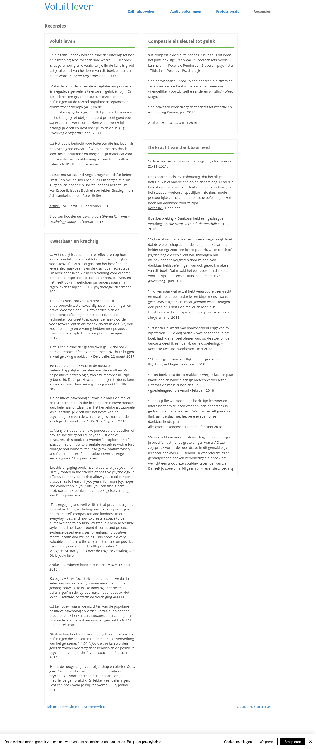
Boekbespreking (161, 218)
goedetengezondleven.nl (169, 390)
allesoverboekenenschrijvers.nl (172, 426)
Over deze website (94, 706)
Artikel (54, 205)
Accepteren (292, 741)
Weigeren (267, 741)
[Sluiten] (310, 741)
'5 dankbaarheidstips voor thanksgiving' (179, 161)
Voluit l (59, 6)
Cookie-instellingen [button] (238, 741)
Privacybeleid (71, 706)
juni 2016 (119, 421)
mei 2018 (204, 348)
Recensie (155, 208)
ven (86, 6)
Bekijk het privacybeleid (144, 741)
